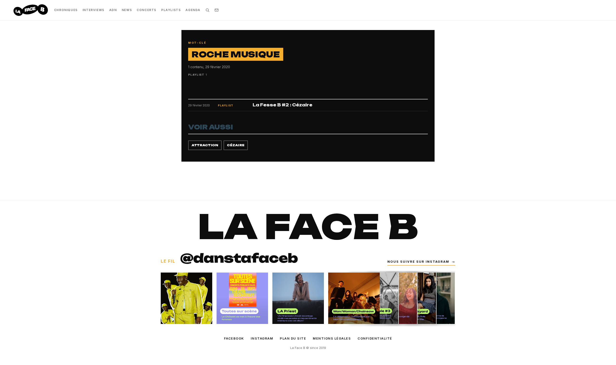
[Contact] (216, 10)
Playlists (171, 10)
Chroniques (66, 10)
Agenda (193, 10)
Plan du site (293, 338)
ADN (113, 10)
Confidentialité (375, 338)
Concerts (146, 10)
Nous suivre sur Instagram (421, 261)
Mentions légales (332, 338)
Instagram (262, 338)
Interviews (93, 10)
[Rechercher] (207, 10)
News (127, 10)
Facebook (234, 338)
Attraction (205, 145)
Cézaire (235, 145)
